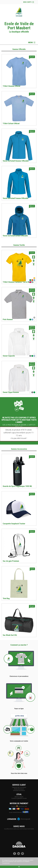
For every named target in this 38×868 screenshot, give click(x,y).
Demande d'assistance (19, 790)
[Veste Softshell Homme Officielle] (19, 145)
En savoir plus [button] (6, 863)
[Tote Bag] (19, 583)
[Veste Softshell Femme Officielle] (19, 183)
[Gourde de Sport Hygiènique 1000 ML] (19, 471)
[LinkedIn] (19, 854)
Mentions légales (19, 797)
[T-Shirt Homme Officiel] (19, 71)
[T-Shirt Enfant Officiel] (19, 108)
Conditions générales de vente (19, 798)
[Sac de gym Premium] (19, 545)
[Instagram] (23, 854)
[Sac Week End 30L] (19, 620)
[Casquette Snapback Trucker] (19, 508)
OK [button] (19, 866)
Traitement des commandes (19, 787)
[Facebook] (15, 854)
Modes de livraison (19, 789)
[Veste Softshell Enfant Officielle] (19, 220)
